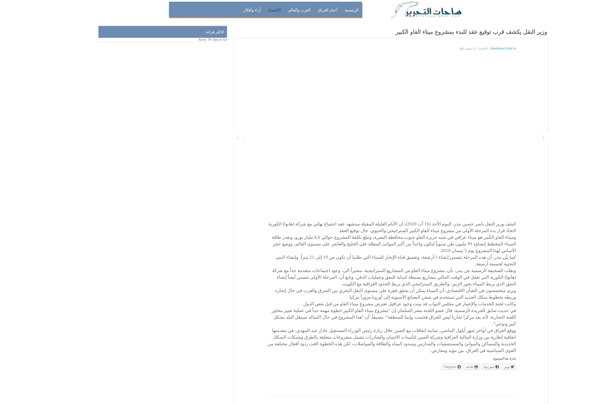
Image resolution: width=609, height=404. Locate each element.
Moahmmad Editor (502, 48)
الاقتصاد (483, 48)
